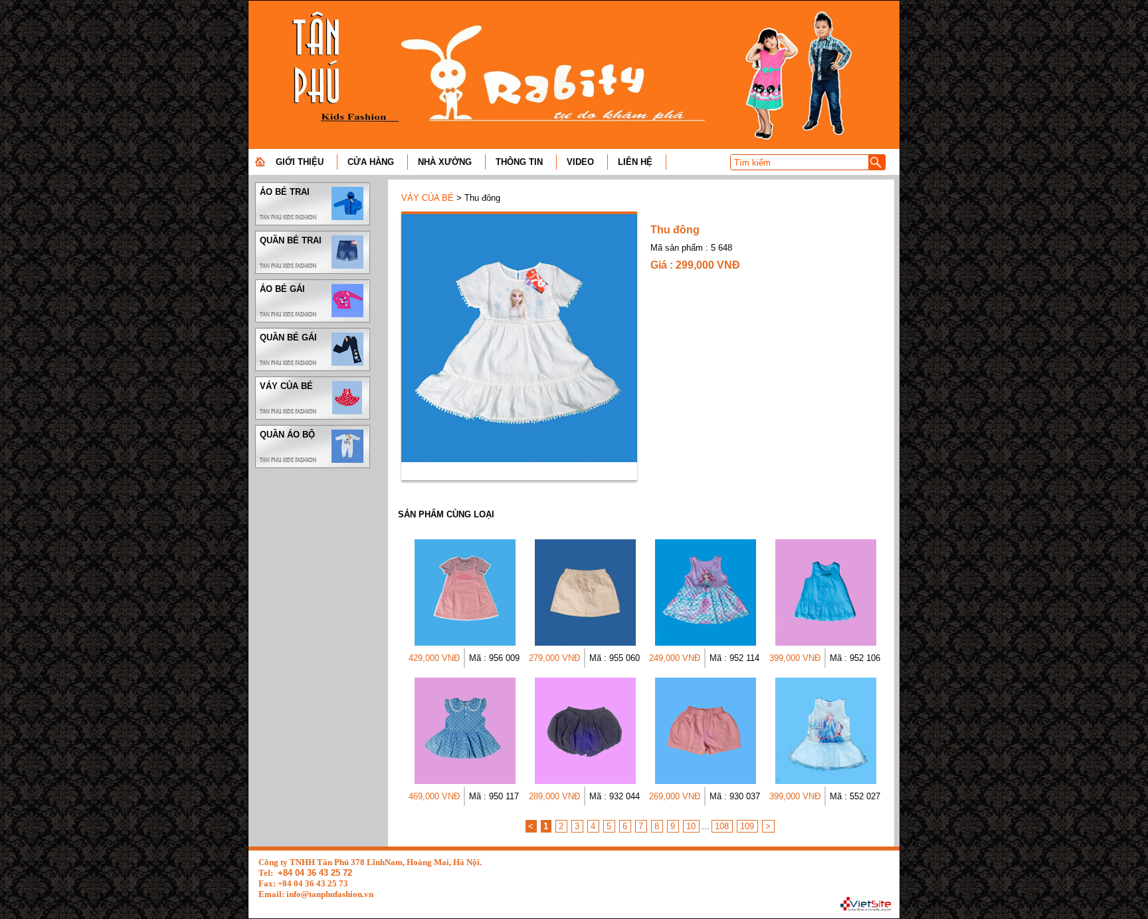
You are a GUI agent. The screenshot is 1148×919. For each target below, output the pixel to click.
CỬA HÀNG (370, 162)
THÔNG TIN (519, 162)
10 (691, 826)
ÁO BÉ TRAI (285, 192)
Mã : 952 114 (734, 658)
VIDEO (580, 162)
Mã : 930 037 (735, 796)
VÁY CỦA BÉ (286, 386)
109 (747, 826)
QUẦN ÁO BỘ (287, 435)
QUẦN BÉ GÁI (288, 337)
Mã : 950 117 (494, 796)
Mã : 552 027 (855, 796)
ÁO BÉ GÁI (282, 289)
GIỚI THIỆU (300, 162)
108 (722, 826)
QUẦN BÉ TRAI (291, 240)
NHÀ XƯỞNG (445, 162)
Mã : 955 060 (614, 658)
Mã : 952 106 (855, 658)
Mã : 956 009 (494, 658)
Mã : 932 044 (614, 796)
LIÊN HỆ (635, 162)
